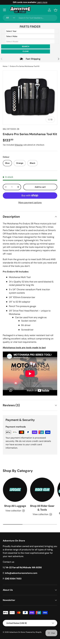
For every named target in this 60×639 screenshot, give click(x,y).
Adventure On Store (17, 632)
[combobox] (30, 18)
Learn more (42, 2)
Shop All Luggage (15, 506)
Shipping (19, 145)
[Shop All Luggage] (15, 490)
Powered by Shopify (34, 632)
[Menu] (4, 10)
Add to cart (40, 187)
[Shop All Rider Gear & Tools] (42, 490)
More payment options (30, 202)
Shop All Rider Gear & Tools (42, 507)
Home (5, 66)
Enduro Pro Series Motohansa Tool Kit (24, 66)
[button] (55, 10)
